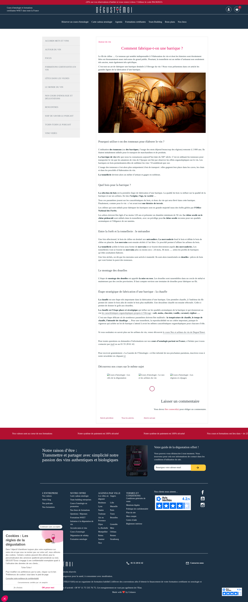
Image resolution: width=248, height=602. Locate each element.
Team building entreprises (80, 500)
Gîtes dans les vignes (57, 78)
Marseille (114, 506)
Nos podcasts (47, 503)
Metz (112, 528)
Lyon (100, 506)
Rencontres (51, 107)
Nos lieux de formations (80, 510)
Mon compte (131, 516)
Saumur (101, 539)
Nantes (101, 510)
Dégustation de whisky (79, 535)
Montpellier (103, 532)
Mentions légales (133, 505)
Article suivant (149, 418)
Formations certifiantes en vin (60, 68)
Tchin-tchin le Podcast (58, 125)
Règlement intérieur (134, 524)
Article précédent (106, 418)
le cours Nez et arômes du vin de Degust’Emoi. (184, 332)
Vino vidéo (51, 133)
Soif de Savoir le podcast (59, 116)
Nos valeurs (47, 496)
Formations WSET (78, 518)
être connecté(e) (172, 409)
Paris (112, 510)
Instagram (203, 505)
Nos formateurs (48, 507)
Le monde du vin (54, 87)
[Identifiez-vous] (228, 9)
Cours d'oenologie (77, 532)
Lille (112, 503)
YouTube (203, 498)
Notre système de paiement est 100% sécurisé (98, 433)
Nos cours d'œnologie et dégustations (59, 97)
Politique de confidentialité (137, 509)
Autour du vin (53, 50)
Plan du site (131, 512)
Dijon (100, 524)
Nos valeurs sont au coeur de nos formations (32, 433)
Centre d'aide (131, 520)
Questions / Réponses (78, 514)
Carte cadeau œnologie (79, 496)
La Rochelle (103, 528)
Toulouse (101, 514)
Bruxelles (114, 518)
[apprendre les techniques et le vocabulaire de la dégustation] (120, 376)
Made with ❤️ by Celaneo (124, 592)
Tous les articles (128, 418)
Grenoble (114, 524)
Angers (113, 496)
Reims (100, 535)
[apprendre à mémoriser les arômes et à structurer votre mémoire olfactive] (152, 376)
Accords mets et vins (57, 41)
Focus (48, 58)
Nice (100, 543)
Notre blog (46, 500)
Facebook (203, 492)
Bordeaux (102, 503)
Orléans (113, 532)
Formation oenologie (78, 539)
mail (112, 344)
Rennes (113, 535)
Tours (112, 514)
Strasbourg (114, 539)
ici (125, 356)
